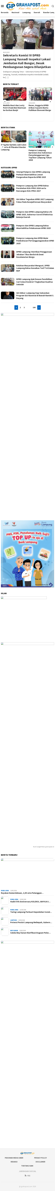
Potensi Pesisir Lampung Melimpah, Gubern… (31, 922)
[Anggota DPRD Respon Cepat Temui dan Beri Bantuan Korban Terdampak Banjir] (40, 94)
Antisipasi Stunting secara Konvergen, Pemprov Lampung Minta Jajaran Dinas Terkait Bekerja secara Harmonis (41, 153)
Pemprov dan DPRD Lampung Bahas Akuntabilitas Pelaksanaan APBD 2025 (33, 227)
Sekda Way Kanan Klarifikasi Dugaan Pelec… (30, 933)
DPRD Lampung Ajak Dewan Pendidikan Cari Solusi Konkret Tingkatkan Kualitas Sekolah (34, 282)
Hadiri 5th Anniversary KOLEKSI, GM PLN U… (30, 901)
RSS (29, 1176)
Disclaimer (40, 1162)
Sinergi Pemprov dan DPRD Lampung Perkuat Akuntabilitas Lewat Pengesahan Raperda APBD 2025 (33, 174)
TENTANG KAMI (27, 1166)
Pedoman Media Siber (14, 1158)
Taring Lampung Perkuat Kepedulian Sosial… (31, 912)
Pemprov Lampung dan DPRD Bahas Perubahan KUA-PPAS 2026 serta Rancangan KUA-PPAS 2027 (32, 188)
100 (34, 307)
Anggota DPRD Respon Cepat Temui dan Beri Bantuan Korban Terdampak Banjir (39, 109)
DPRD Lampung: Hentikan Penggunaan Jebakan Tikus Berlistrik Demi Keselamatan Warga (34, 254)
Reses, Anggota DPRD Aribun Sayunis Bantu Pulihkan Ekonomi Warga (14, 107)
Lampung (13, 920)
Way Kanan (14, 930)
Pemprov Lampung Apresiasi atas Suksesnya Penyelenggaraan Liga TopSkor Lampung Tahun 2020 (12, 155)
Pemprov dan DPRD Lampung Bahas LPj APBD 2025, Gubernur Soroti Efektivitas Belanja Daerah (34, 214)
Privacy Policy (40, 1158)
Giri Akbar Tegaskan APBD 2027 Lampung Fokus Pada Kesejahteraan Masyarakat (35, 200)
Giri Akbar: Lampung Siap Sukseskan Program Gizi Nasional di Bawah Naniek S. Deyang (35, 295)
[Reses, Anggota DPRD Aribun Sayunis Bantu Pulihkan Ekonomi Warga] (15, 94)
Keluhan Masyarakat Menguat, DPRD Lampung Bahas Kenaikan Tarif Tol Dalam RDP (35, 268)
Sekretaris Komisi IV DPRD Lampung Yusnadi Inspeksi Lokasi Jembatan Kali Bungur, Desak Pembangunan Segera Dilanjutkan (27, 61)
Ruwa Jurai (5, 891)
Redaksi (14, 1162)
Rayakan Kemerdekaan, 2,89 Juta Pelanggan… (22, 893)
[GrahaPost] (27, 6)
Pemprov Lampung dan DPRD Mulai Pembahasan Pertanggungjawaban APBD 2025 (35, 241)
